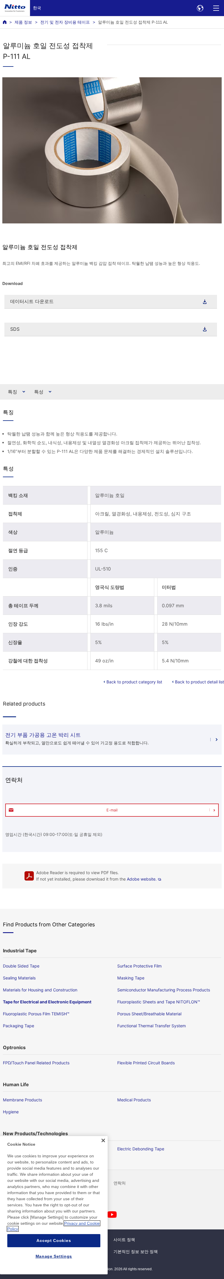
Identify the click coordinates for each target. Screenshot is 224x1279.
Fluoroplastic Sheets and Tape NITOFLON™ (158, 1001)
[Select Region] (200, 8)
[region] (54, 1205)
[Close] (103, 1140)
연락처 (119, 1183)
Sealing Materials (19, 977)
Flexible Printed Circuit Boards (146, 1062)
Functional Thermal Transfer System (151, 1025)
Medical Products (134, 1099)
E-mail (112, 810)
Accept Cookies (53, 1240)
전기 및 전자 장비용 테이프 (65, 22)
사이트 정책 (124, 1239)
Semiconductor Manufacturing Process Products (163, 989)
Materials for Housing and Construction (40, 989)
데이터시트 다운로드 (32, 301)
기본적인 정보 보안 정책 (135, 1251)
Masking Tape (130, 977)
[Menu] (216, 8)
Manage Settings (54, 1256)
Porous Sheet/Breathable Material (149, 1013)
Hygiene (11, 1111)
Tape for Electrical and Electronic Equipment (47, 1001)
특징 (12, 392)
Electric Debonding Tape (140, 1148)
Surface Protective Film (139, 965)
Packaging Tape (18, 1025)
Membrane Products (22, 1099)
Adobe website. (142, 878)
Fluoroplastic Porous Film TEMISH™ (36, 1013)
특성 (38, 392)
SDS (15, 329)
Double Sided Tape (21, 965)
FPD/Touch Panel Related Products (36, 1062)
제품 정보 (23, 22)
